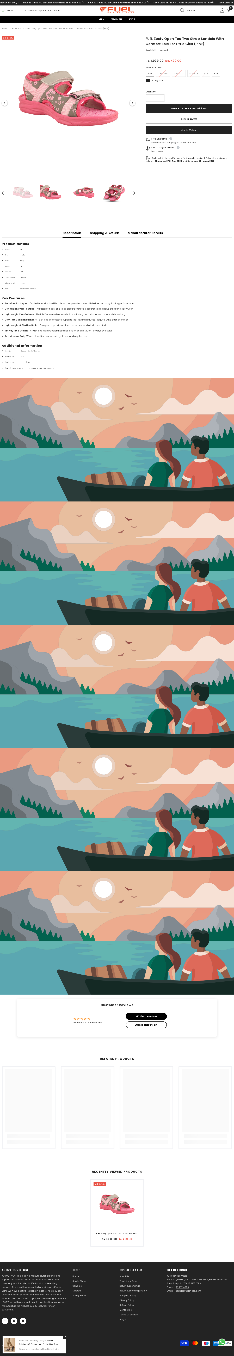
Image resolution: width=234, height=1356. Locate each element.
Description (72, 233)
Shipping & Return (104, 233)
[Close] (65, 1336)
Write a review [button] (146, 1016)
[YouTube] (23, 1321)
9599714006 (53, 10)
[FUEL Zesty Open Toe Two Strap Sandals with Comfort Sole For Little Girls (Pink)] (117, 1205)
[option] (68, 103)
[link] (117, 439)
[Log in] (222, 11)
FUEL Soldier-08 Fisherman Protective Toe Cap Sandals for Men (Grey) (38, 1344)
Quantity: (151, 91)
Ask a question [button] (146, 1025)
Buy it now (189, 119)
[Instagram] (14, 1321)
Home (5, 28)
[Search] (198, 10)
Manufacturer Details (145, 233)
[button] (5, 103)
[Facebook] (5, 1321)
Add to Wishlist (188, 130)
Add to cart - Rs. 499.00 (189, 108)
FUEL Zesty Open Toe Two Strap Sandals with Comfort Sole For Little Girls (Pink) (117, 1233)
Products (17, 28)
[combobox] (201, 10)
